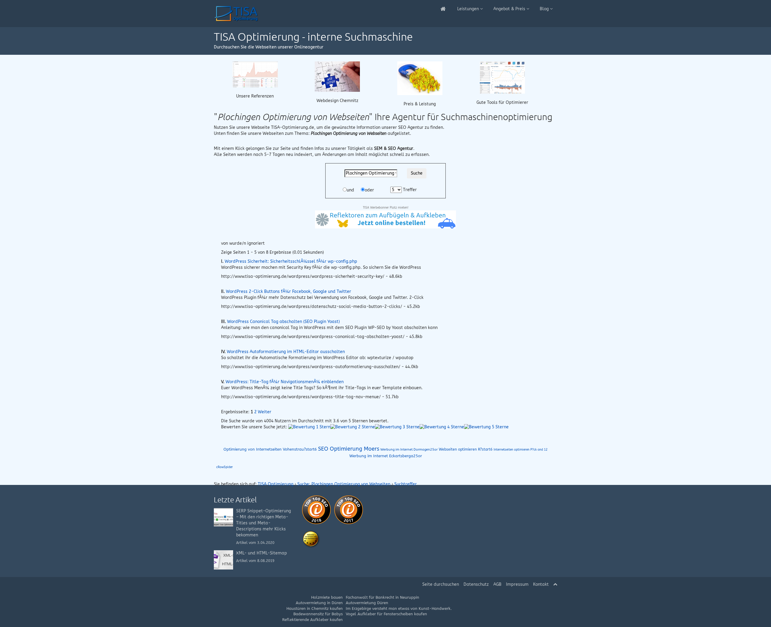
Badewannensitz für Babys (318, 614)
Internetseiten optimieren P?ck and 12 (521, 450)
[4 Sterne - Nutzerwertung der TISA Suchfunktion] (442, 427)
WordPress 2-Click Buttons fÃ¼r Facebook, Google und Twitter (288, 291)
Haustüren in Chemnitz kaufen (314, 608)
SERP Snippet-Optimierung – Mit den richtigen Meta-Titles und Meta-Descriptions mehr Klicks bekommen (263, 523)
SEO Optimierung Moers (348, 448)
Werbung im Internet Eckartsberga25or (385, 456)
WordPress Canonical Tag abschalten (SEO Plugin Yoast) (283, 321)
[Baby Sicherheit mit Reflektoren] (385, 219)
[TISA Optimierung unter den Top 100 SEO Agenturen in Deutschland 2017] (348, 509)
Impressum (517, 584)
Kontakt (541, 584)
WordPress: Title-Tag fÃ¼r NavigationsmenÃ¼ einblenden (285, 381)
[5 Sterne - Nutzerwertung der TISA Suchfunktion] (486, 427)
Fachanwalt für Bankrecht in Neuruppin (382, 597)
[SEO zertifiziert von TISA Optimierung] (311, 539)
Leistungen (468, 8)
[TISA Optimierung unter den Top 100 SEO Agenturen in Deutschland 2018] (316, 509)
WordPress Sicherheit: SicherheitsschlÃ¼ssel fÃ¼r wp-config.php (291, 261)
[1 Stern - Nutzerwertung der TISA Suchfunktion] (309, 427)
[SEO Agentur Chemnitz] (443, 9)
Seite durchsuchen (440, 584)
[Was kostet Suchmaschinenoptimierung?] (419, 77)
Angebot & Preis (509, 8)
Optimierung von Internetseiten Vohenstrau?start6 (270, 449)
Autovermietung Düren (367, 603)
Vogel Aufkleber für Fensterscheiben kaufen (386, 614)
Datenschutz (476, 584)
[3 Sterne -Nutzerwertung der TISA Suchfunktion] (397, 427)
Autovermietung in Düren (319, 603)
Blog (545, 8)
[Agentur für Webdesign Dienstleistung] (337, 76)
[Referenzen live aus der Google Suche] (255, 74)
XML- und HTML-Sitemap (261, 553)
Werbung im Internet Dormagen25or (409, 450)
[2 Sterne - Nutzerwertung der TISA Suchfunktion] (352, 427)
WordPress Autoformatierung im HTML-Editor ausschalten (286, 351)
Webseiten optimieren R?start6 (465, 449)
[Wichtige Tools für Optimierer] (502, 77)
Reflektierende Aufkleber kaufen (312, 619)
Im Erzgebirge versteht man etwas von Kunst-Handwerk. (399, 608)
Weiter (264, 411)
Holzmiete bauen (327, 597)
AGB (497, 584)
